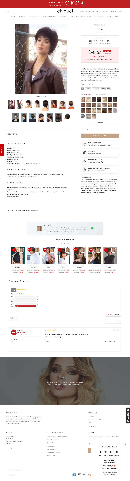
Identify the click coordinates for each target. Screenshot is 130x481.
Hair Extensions (49, 16)
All (82, 89)
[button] (115, 341)
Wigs (13, 16)
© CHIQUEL (11, 475)
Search (113, 11)
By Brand (63, 16)
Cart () (122, 11)
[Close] (125, 444)
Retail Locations (92, 11)
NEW (117, 16)
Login (82, 11)
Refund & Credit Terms (53, 440)
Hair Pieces (34, 16)
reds (108, 89)
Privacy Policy (51, 455)
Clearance (99, 16)
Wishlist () (104, 11)
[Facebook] (87, 84)
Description (12, 134)
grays (103, 89)
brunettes (96, 89)
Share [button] (48, 341)
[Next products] (68, 243)
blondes (88, 89)
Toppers (22, 16)
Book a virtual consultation (95, 420)
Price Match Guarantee (53, 452)
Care (109, 16)
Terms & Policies (51, 443)
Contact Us (91, 417)
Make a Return (51, 446)
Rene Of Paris (99, 25)
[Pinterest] (92, 84)
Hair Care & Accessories (81, 16)
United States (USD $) (15, 470)
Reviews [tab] (12, 318)
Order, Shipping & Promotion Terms (57, 437)
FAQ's (89, 423)
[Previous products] (61, 243)
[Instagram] (11, 448)
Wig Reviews (50, 449)
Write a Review (114, 314)
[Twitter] (89, 84)
